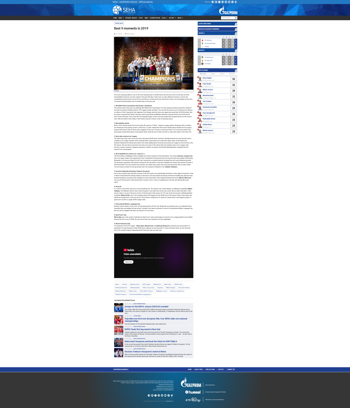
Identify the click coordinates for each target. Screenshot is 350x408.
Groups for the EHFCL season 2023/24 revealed (146, 306)
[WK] (229, 2)
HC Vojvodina (208, 40)
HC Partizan (208, 63)
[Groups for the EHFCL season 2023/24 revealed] (118, 307)
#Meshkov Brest (134, 284)
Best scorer (203, 73)
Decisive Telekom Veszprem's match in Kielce (145, 351)
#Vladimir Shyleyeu (120, 294)
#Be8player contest (161, 291)
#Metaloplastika (135, 287)
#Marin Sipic (167, 284)
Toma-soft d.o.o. (170, 401)
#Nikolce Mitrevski (120, 291)
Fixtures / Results (131, 18)
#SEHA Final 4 (178, 284)
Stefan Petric (207, 125)
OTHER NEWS (137, 316)
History (171, 18)
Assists (213, 73)
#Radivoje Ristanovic (121, 287)
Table (146, 18)
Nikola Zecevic (208, 90)
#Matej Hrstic (157, 284)
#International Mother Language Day (140, 294)
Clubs (164, 18)
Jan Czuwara (207, 101)
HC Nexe (207, 46)
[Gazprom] (228, 10)
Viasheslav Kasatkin (210, 107)
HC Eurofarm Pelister (210, 43)
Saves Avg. (232, 73)
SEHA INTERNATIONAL (139, 303)
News (120, 18)
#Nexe (117, 284)
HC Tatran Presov (209, 57)
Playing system (155, 18)
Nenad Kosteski (208, 95)
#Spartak (160, 287)
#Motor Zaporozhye (148, 287)
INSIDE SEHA (119, 23)
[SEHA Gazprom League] (124, 10)
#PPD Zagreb (146, 284)
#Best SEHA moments (146, 291)
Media (179, 18)
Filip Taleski (207, 84)
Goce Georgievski (209, 113)
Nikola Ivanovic (208, 130)
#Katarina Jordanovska (177, 291)
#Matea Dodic (133, 291)
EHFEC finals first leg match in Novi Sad (142, 329)
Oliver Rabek (207, 78)
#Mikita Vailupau (170, 287)
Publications (210, 369)
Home (115, 18)
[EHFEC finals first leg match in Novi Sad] (118, 330)
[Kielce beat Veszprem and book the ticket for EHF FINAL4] (118, 342)
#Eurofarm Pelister (184, 287)
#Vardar (116, 90)
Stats (141, 18)
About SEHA (199, 369)
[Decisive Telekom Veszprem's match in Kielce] (118, 352)
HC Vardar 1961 (209, 60)
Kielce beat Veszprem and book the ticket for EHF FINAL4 (151, 341)
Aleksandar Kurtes (209, 119)
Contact (221, 369)
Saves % (222, 73)
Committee (231, 369)
